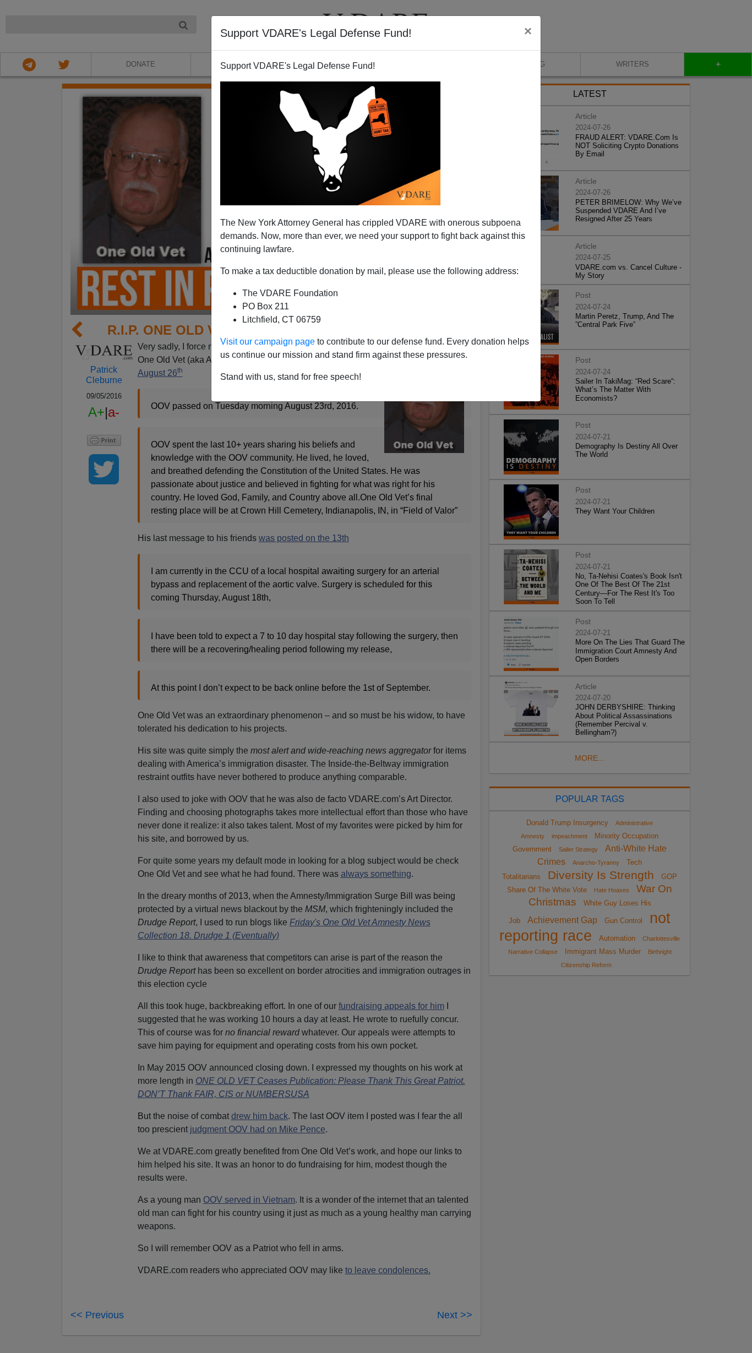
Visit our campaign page (267, 341)
